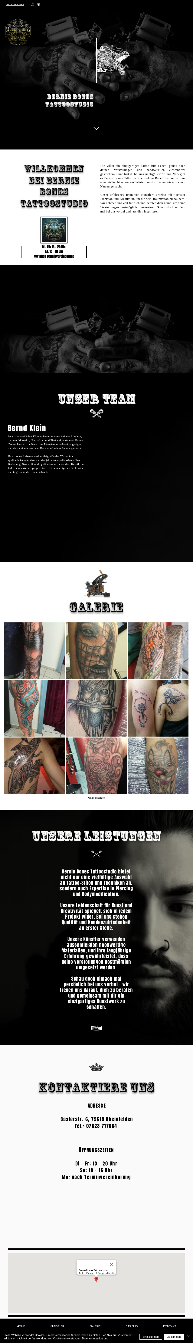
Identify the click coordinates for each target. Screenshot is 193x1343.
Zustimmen (174, 1336)
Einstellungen (151, 1336)
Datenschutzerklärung (95, 1338)
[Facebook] (39, 4)
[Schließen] (188, 1336)
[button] (34, 650)
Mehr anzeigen (96, 797)
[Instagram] (32, 4)
